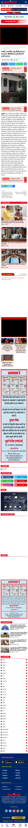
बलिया (14, 702)
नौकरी (14, 686)
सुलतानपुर (14, 745)
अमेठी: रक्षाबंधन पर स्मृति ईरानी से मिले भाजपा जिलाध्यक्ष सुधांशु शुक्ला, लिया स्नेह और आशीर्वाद (12, 221)
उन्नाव (14, 668)
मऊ (14, 710)
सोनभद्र (14, 748)
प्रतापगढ (14, 692)
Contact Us (19, 786)
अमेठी (6, 47)
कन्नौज (14, 670)
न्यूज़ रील (20, 826)
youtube (22, 485)
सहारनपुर (14, 743)
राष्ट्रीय (4, 6)
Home (2, 47)
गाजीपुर (14, 678)
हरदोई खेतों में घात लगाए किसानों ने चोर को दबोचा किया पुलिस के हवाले (7, 348)
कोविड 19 (18, 775)
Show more (24, 202)
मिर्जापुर (14, 716)
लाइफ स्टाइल (14, 732)
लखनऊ (14, 727)
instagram (8, 485)
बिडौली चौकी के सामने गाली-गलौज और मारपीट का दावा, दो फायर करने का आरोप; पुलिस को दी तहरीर (20, 349)
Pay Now (23, 21)
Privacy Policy (6, 789)
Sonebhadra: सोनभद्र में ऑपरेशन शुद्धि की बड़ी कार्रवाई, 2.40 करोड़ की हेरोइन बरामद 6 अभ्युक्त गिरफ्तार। (18, 649)
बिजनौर (14, 708)
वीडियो (7, 826)
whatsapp (8, 481)
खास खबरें (18, 778)
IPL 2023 (5, 773)
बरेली (14, 700)
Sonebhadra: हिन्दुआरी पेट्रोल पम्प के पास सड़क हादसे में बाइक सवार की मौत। (18, 641)
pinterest (21, 481)
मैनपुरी (14, 721)
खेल (14, 676)
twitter (22, 477)
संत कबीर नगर (14, 735)
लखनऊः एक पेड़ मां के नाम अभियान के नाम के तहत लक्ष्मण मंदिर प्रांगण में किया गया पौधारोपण (18, 634)
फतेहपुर (14, 697)
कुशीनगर (14, 673)
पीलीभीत (14, 689)
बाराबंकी (14, 705)
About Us (5, 786)
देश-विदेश (19, 6)
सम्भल (14, 740)
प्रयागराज (14, 694)
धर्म (14, 684)
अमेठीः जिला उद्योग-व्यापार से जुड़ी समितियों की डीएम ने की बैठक (13, 243)
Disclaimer (18, 789)
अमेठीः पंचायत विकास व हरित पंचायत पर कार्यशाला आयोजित (13, 265)
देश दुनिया (5, 778)
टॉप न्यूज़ (5, 770)
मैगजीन (17, 770)
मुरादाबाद (14, 719)
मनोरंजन (14, 713)
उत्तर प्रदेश (11, 6)
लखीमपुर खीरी (14, 729)
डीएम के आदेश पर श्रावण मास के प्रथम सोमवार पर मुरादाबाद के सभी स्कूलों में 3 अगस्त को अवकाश (18, 627)
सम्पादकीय (4, 469)
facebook (8, 477)
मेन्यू (26, 826)
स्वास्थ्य (14, 751)
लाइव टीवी (13, 826)
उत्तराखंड (14, 665)
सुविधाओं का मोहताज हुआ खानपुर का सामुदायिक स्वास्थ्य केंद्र (7, 364)
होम (2, 826)
